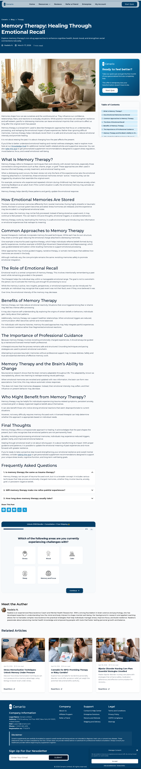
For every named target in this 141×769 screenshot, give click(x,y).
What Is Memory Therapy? (112, 111)
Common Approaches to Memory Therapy (119, 118)
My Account (100, 4)
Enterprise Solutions (91, 714)
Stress (6, 640)
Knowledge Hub (18, 146)
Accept (115, 761)
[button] (137, 750)
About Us (63, 711)
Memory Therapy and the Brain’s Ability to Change (120, 133)
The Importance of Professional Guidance (119, 129)
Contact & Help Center (92, 711)
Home (32, 4)
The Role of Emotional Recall (114, 122)
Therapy (21, 19)
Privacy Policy (121, 765)
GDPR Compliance (115, 718)
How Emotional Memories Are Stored (117, 115)
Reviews (58, 4)
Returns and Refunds (92, 718)
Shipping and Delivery (92, 722)
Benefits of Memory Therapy (113, 126)
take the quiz (11, 149)
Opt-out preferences (110, 765)
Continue (73, 591)
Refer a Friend (72, 4)
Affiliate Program (66, 714)
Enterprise (86, 4)
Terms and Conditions (117, 711)
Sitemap (111, 722)
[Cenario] (8, 4)
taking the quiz (24, 455)
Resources (43, 4)
